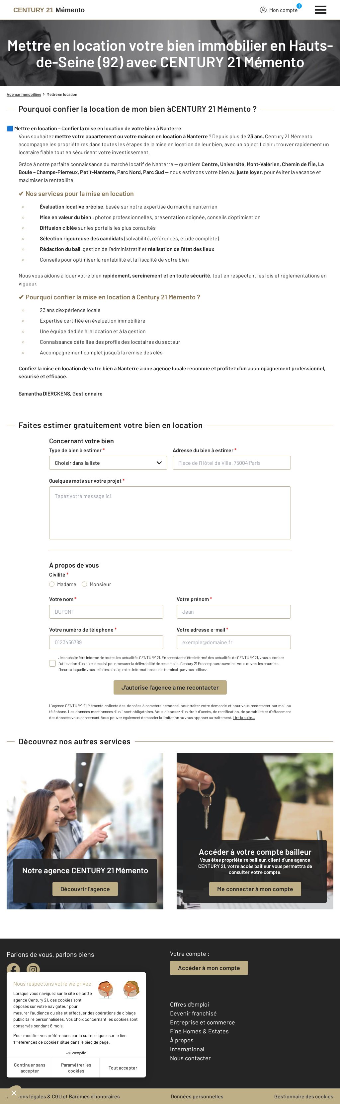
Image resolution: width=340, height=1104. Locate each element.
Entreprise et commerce (202, 1022)
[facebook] (13, 969)
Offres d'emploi (189, 1004)
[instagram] (33, 969)
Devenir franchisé (193, 1013)
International (187, 1049)
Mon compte (283, 10)
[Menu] (321, 9)
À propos (182, 1040)
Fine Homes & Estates (199, 1031)
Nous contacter (190, 1058)
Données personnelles (197, 1096)
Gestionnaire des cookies (303, 1096)
